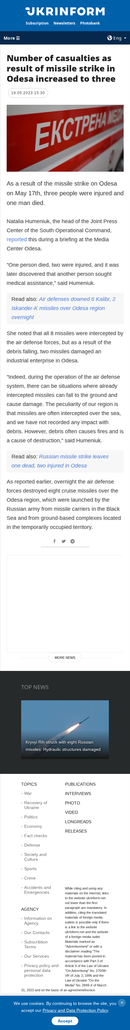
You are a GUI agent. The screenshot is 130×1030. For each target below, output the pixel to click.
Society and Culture (35, 857)
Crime (30, 878)
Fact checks (35, 835)
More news (65, 657)
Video (71, 812)
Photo (72, 803)
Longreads (78, 821)
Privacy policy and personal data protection (41, 970)
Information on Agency (38, 921)
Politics (30, 816)
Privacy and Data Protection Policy (75, 1010)
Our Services (36, 956)
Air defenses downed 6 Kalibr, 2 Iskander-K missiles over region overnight (63, 308)
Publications (80, 784)
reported (17, 239)
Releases (76, 831)
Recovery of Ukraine (35, 805)
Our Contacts (37, 932)
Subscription (37, 23)
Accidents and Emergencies (37, 890)
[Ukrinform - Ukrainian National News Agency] (65, 11)
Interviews (78, 793)
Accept (65, 1020)
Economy (33, 826)
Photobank (90, 23)
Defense (32, 845)
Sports (30, 868)
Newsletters (64, 23)
